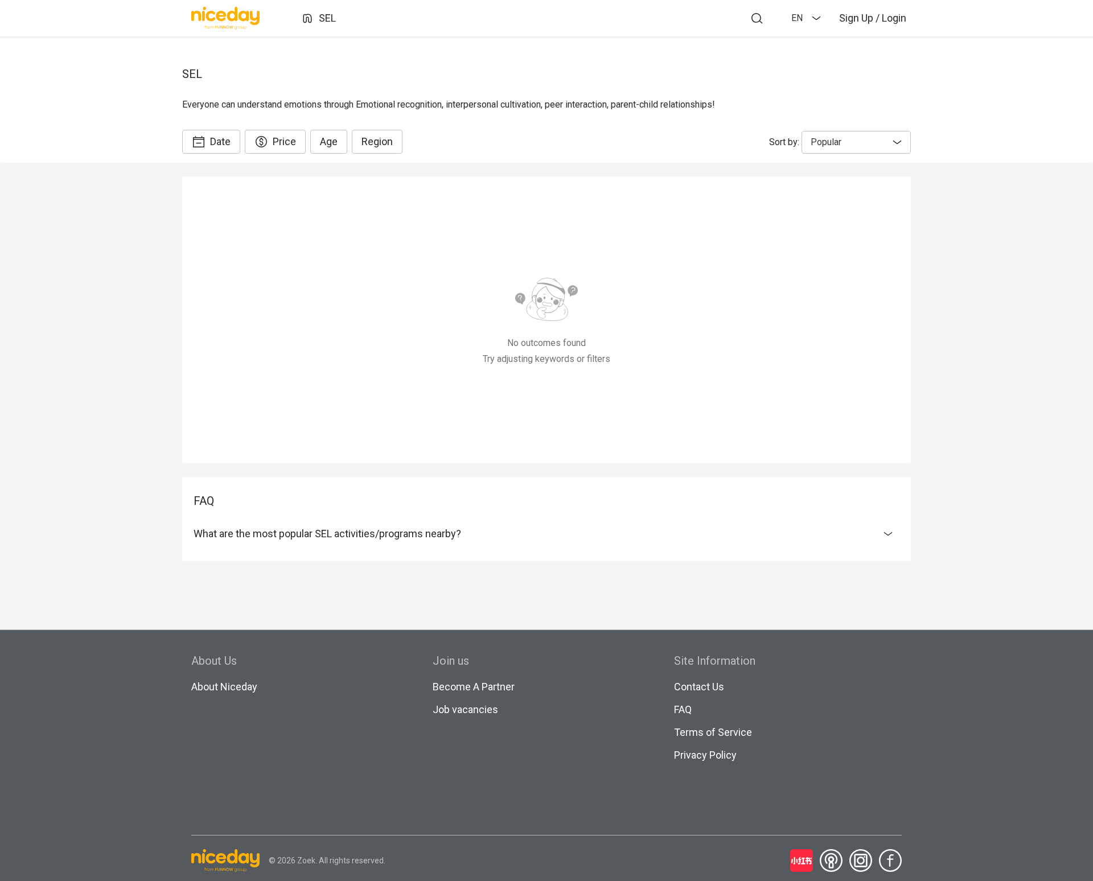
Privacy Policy (705, 755)
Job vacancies (465, 709)
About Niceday (224, 687)
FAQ (683, 709)
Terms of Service (713, 732)
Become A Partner (474, 687)
